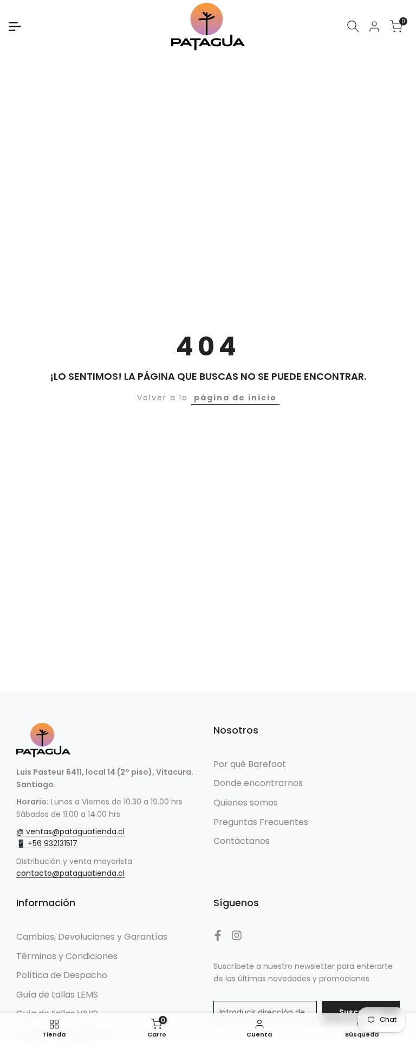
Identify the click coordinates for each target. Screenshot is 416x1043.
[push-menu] (14, 26)
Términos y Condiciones (67, 956)
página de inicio (235, 397)
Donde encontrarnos (258, 783)
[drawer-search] (353, 26)
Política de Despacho (61, 975)
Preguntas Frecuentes (260, 822)
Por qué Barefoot (249, 764)
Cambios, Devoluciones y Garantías (91, 936)
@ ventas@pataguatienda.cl (70, 831)
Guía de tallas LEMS (57, 994)
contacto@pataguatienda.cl (70, 873)
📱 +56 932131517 (46, 843)
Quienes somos (245, 802)
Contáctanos (241, 841)
